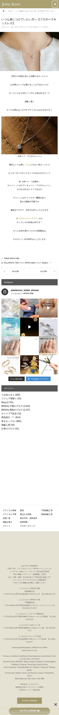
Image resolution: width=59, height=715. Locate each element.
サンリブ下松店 (9, 413)
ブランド (6, 526)
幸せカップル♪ (8, 421)
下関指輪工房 (47, 510)
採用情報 (24, 522)
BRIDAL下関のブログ (21, 27)
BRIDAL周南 (14, 258)
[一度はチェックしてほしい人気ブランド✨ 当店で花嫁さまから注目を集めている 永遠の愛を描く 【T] (10, 308)
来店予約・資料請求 (28, 518)
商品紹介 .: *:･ (47, 27)
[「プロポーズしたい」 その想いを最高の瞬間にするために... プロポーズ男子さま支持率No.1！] (29, 308)
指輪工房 (5, 425)
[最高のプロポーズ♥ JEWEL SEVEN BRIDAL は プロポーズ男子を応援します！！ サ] (48, 345)
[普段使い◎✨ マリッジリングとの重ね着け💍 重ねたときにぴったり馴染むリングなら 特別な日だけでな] (48, 308)
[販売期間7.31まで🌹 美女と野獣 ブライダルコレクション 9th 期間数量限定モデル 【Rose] (29, 364)
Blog (12, 27)
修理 (22, 510)
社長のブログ (8, 428)
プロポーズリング (27, 526)
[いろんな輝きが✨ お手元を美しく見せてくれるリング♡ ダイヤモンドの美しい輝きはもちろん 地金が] (48, 327)
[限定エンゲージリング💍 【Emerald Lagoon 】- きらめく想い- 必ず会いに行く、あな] (10, 345)
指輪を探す (7, 522)
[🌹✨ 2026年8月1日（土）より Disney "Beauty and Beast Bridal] (29, 327)
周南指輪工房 (47, 514)
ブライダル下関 (9, 514)
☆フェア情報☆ (9, 398)
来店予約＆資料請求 (29, 701)
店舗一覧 (6, 518)
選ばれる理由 (25, 514)
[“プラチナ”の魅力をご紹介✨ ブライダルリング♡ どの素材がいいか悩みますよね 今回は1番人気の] (29, 345)
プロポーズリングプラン (28, 218)
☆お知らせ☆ (8, 395)
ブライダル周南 (9, 510)
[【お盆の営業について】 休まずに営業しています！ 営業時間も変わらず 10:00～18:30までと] (10, 327)
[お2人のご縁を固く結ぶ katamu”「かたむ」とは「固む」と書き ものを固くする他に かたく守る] (10, 364)
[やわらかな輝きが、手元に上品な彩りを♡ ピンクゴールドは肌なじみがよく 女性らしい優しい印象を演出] (48, 364)
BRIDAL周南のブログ (35, 27)
